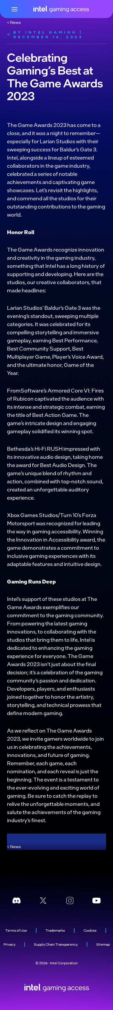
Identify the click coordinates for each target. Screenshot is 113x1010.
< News (14, 22)
